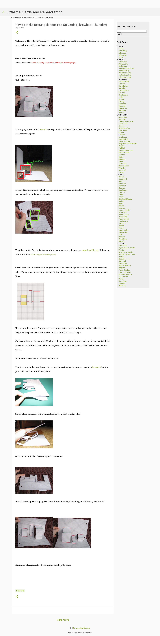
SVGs (121, 57)
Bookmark (123, 179)
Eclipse (121, 126)
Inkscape (122, 53)
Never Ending (124, 141)
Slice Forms (123, 277)
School (121, 99)
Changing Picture (126, 121)
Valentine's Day (125, 77)
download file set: (91, 250)
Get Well (122, 93)
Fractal (121, 250)
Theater (122, 237)
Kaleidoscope (124, 259)
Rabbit (121, 226)
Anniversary (124, 82)
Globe (121, 201)
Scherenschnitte (125, 274)
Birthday (122, 88)
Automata (123, 246)
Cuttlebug (123, 51)
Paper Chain (124, 215)
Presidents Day (125, 73)
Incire (121, 257)
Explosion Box (124, 128)
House (121, 206)
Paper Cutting (124, 270)
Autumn (122, 84)
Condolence (123, 90)
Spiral (121, 161)
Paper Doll (123, 217)
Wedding (122, 110)
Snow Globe (123, 230)
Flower (121, 197)
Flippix (121, 133)
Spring (121, 102)
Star (120, 235)
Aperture (122, 119)
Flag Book (123, 130)
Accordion (123, 117)
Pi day (121, 97)
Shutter (122, 155)
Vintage (122, 283)
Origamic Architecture (128, 144)
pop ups (20, 591)
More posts (63, 620)
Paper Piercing (125, 272)
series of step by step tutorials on (54, 63)
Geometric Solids (125, 252)
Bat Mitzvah (123, 86)
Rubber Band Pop (126, 150)
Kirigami (122, 261)
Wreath (122, 241)
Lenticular (123, 137)
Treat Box (123, 239)
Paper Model (124, 219)
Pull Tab (122, 148)
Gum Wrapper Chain (127, 254)
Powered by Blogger (81, 628)
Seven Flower (124, 152)
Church (122, 192)
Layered (122, 135)
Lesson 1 (43, 129)
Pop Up (121, 146)
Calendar (122, 186)
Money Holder (124, 210)
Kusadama (123, 263)
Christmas (123, 62)
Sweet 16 (122, 106)
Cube (121, 195)
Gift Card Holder (125, 199)
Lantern (122, 208)
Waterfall (122, 170)
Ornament (123, 212)
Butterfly (122, 183)
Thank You (123, 108)
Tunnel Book (124, 166)
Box (120, 181)
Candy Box (123, 190)
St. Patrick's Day (125, 75)
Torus (121, 279)
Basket (121, 177)
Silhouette (123, 55)
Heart (121, 203)
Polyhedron (123, 221)
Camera (122, 188)
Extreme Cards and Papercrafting (35, 12)
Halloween (123, 66)
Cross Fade (123, 124)
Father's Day (123, 64)
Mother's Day (124, 71)
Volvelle (122, 168)
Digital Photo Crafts (127, 248)
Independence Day (126, 68)
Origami (122, 268)
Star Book (123, 164)
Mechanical (123, 139)
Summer (122, 104)
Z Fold (121, 172)
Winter (121, 113)
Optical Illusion (125, 266)
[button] (16, 32)
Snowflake (123, 232)
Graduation (123, 95)
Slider (121, 157)
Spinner (122, 159)
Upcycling (123, 281)
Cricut (121, 48)
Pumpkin (122, 223)
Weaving (122, 286)
